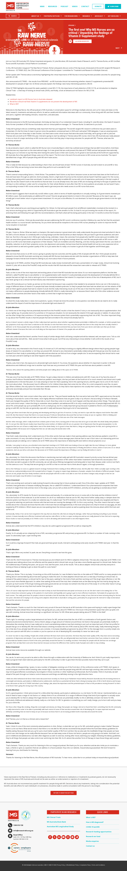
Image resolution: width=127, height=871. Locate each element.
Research (86, 16)
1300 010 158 (18, 825)
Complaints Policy (85, 865)
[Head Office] (10, 836)
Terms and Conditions (98, 865)
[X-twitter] (55, 837)
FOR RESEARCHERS (71, 16)
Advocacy (99, 16)
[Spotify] (72, 837)
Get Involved (113, 16)
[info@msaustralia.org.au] (10, 830)
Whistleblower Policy (72, 865)
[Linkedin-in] (59, 837)
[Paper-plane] (77, 837)
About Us (35, 16)
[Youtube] (63, 837)
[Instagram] (68, 837)
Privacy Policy (61, 865)
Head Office (18, 835)
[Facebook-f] (50, 837)
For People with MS (52, 16)
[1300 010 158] (10, 825)
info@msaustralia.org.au (23, 831)
